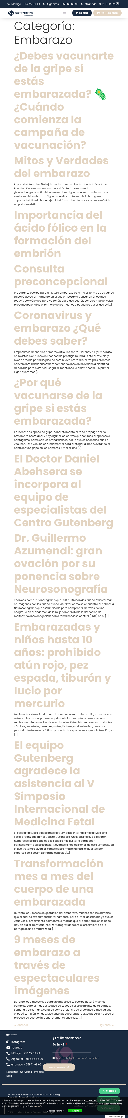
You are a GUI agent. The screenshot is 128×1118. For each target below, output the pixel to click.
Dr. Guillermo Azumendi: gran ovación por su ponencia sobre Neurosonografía (61, 563)
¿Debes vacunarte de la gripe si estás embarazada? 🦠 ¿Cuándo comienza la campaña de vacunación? (64, 100)
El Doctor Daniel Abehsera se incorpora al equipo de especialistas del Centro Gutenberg (63, 490)
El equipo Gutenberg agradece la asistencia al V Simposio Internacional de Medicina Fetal (59, 783)
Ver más (38, 1106)
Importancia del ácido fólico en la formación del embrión (60, 234)
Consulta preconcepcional (61, 275)
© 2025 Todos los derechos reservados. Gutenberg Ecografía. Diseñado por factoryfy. (34, 1096)
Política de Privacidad (84, 1058)
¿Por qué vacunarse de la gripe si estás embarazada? (58, 401)
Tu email (58, 1044)
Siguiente (106, 1025)
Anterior (21, 1025)
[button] (64, 13)
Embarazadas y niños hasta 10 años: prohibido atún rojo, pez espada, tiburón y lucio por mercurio (62, 665)
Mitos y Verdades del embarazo (61, 167)
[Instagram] (117, 4)
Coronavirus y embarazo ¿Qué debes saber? (57, 328)
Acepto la (77, 1058)
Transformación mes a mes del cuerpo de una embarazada (59, 882)
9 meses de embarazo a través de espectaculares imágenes (57, 965)
